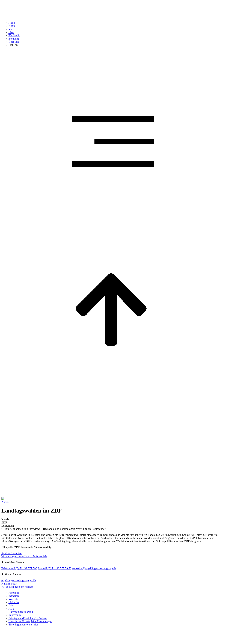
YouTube (13, 599)
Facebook (13, 592)
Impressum (14, 614)
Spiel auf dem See (11, 553)
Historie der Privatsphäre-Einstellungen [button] (30, 621)
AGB (11, 608)
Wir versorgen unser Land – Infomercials (24, 556)
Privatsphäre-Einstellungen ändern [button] (27, 618)
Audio (12, 25)
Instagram (13, 595)
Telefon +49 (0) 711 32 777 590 (19, 568)
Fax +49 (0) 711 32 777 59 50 (54, 568)
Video (11, 29)
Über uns (13, 41)
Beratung (13, 38)
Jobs (10, 605)
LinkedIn (13, 602)
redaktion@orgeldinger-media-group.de (94, 568)
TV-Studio (14, 35)
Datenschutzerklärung (20, 611)
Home (11, 22)
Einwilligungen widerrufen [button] (23, 624)
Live (11, 32)
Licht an (13, 44)
